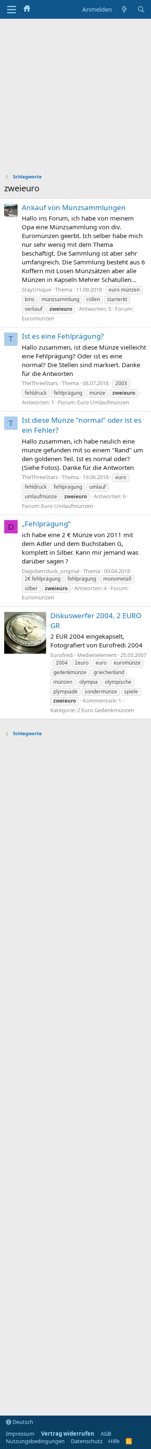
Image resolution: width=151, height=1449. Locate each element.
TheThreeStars (40, 383)
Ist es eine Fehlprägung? (63, 336)
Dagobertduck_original (50, 571)
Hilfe (114, 1441)
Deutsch (22, 1422)
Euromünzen (38, 318)
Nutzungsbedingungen (35, 1441)
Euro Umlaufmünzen (103, 402)
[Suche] (141, 9)
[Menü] (11, 9)
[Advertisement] (75, 98)
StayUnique (36, 289)
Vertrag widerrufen (67, 1433)
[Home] (26, 9)
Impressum (20, 1433)
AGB (106, 1433)
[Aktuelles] (124, 9)
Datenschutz (86, 1441)
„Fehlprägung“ (46, 523)
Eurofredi (61, 655)
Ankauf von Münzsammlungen (74, 207)
